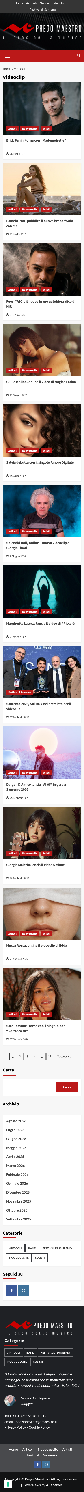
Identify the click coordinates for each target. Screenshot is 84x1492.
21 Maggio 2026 (18, 637)
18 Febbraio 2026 (19, 878)
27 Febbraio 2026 (19, 717)
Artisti (65, 3)
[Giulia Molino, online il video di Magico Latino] (42, 350)
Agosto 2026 (16, 1121)
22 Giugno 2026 (18, 395)
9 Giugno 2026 (18, 556)
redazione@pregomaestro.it (35, 1421)
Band (32, 1248)
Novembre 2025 (18, 1201)
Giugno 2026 (16, 1139)
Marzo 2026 (15, 1165)
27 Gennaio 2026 (19, 1039)
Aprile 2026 (15, 1157)
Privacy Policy (15, 1427)
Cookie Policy (39, 1427)
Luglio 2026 (15, 1130)
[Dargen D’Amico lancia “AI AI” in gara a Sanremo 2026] (42, 752)
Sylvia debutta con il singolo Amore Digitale (40, 462)
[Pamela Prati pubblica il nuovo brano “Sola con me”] (42, 189)
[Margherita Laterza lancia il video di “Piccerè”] (42, 591)
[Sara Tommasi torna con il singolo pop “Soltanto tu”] (42, 994)
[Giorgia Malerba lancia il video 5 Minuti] (42, 833)
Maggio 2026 (16, 1148)
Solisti (46, 129)
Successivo (64, 1056)
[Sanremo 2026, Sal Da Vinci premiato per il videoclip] (42, 672)
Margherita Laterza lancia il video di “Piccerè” (41, 623)
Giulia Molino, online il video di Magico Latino (41, 381)
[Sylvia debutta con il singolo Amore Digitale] (42, 430)
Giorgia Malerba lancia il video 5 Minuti (35, 864)
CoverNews (32, 1485)
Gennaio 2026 (17, 1183)
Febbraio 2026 (17, 1174)
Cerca (8, 1070)
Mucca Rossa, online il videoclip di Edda (36, 945)
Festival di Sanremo (43, 9)
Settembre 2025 (18, 1219)
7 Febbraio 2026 (19, 959)
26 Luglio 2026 (18, 154)
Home (19, 3)
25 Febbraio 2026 (19, 798)
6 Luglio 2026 (17, 315)
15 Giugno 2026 (18, 476)
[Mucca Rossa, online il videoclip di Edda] (42, 914)
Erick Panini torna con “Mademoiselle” (36, 140)
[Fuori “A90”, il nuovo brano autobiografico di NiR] (42, 269)
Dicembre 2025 (18, 1192)
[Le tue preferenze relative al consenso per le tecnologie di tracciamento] (8, 1484)
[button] (7, 55)
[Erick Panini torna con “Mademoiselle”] (42, 108)
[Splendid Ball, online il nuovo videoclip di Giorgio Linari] (42, 511)
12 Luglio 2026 (18, 234)
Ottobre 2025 (17, 1210)
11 (49, 1056)
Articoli (31, 3)
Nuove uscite (49, 3)
